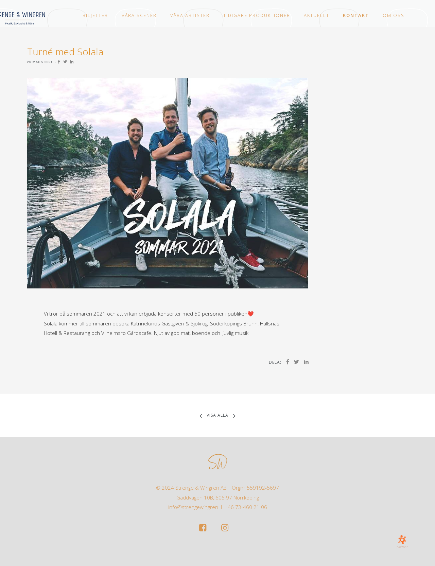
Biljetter (95, 15)
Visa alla (217, 415)
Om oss (393, 15)
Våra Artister (190, 15)
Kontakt (356, 15)
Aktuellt (316, 15)
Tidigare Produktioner (256, 15)
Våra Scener (139, 15)
